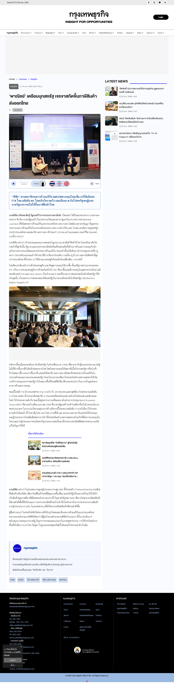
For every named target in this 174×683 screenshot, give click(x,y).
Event (160, 32)
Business (49, 32)
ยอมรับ (12, 660)
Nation (135, 608)
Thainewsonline (123, 612)
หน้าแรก (12, 79)
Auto (84, 32)
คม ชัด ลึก (153, 604)
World (91, 32)
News (139, 32)
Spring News (154, 608)
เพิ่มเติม (7, 655)
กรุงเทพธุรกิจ (122, 608)
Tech (60, 32)
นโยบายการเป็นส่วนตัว (85, 628)
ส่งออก (21, 579)
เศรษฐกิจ (33, 79)
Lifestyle (129, 32)
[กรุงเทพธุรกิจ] (12, 32)
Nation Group (138, 604)
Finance (38, 32)
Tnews (135, 612)
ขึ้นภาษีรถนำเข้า (33, 579)
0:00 (22, 184)
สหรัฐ (12, 579)
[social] (149, 2)
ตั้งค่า (13, 665)
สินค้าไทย (63, 579)
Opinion (150, 32)
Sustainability (72, 32)
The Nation (121, 604)
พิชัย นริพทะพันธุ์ (49, 579)
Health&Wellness (105, 32)
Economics (25, 32)
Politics (120, 32)
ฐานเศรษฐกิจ (154, 612)
